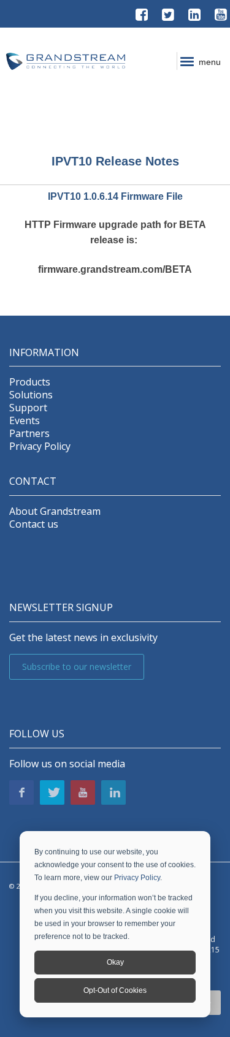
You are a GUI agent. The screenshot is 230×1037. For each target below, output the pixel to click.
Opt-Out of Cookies (115, 990)
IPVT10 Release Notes (115, 161)
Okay (115, 962)
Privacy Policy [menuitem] (40, 446)
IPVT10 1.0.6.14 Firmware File (115, 196)
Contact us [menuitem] (33, 524)
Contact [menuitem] (32, 481)
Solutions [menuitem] (31, 395)
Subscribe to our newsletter (76, 666)
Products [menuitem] (29, 382)
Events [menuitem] (24, 420)
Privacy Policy (137, 877)
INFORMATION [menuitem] (44, 352)
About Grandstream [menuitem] (55, 511)
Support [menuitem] (28, 407)
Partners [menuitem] (29, 433)
